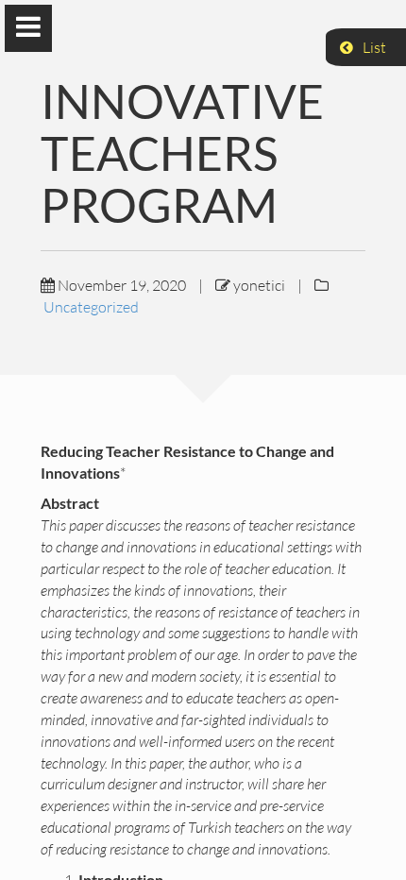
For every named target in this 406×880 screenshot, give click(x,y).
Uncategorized (91, 306)
